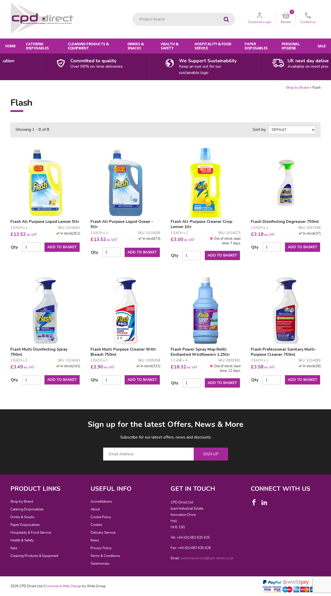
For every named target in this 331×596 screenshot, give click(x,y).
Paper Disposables (256, 45)
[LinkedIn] (264, 502)
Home (10, 45)
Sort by (259, 129)
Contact (96, 525)
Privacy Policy (101, 548)
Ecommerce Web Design (62, 586)
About (95, 509)
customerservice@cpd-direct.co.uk (206, 558)
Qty (14, 247)
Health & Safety (169, 45)
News (95, 540)
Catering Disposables (37, 45)
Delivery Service (103, 532)
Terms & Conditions (105, 556)
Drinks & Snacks (135, 45)
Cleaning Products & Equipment (88, 45)
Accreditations (101, 501)
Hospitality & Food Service (212, 45)
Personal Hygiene (291, 45)
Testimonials (100, 563)
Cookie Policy (101, 517)
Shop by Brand (297, 87)
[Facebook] (254, 502)
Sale (322, 45)
